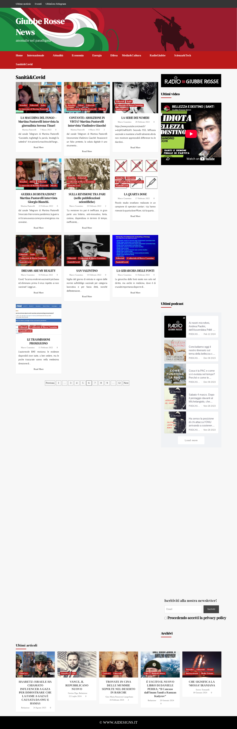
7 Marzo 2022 (46, 130)
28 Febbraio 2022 (142, 122)
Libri (146, 673)
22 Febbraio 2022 (46, 206)
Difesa (114, 55)
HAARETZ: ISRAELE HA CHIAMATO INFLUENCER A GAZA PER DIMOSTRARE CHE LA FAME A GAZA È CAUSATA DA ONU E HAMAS (35, 692)
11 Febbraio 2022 (142, 275)
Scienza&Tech (182, 55)
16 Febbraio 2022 (46, 275)
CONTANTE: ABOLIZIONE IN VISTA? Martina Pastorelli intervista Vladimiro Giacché (87, 121)
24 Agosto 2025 (39, 708)
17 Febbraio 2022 (142, 198)
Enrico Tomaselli (202, 690)
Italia (43, 105)
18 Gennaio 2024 (200, 693)
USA (73, 673)
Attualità (58, 55)
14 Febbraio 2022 (94, 275)
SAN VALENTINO (87, 271)
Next (126, 383)
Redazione (25, 708)
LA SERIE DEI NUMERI (135, 118)
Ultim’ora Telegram (56, 4)
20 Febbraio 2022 (94, 206)
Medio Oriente (207, 673)
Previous (50, 383)
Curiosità (107, 673)
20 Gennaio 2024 (167, 700)
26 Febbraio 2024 (117, 700)
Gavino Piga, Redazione (77, 693)
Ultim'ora (23, 673)
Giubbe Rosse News (40, 26)
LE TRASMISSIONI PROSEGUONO (38, 341)
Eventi (38, 4)
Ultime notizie (23, 4)
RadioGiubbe (158, 55)
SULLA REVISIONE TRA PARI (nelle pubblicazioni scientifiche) (87, 198)
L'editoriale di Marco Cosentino (129, 105)
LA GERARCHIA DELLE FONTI (135, 271)
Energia (97, 55)
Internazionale (35, 55)
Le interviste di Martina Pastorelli (33, 109)
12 (119, 383)
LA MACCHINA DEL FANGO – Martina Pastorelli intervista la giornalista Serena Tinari (38, 121)
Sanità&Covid (24, 64)
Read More (39, 147)
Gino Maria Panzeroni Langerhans (119, 697)
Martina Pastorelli (29, 130)
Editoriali (34, 105)
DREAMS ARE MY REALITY (39, 271)
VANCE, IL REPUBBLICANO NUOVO (76, 685)
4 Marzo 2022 (94, 130)
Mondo (102, 109)
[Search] (219, 56)
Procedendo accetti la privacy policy (192, 617)
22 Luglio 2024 (75, 696)
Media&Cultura (131, 55)
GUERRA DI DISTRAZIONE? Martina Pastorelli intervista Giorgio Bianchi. (38, 198)
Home (19, 55)
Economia (78, 55)
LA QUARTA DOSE (135, 194)
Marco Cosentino (125, 122)
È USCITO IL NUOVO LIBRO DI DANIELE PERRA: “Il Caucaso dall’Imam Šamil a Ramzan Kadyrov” (160, 689)
